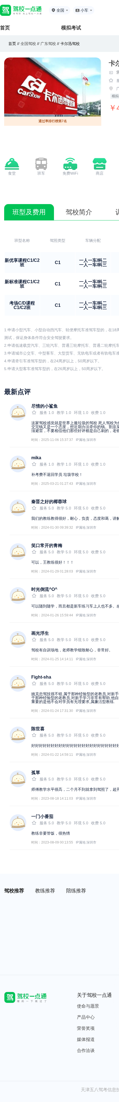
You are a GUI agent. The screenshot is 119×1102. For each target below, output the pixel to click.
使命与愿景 (88, 1006)
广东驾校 (48, 43)
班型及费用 (29, 212)
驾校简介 (79, 212)
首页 (5, 28)
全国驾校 (28, 43)
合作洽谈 (86, 1050)
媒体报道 (86, 1039)
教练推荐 (45, 890)
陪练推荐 (76, 890)
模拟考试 (71, 28)
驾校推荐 (14, 890)
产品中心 (86, 1017)
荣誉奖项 (86, 1028)
